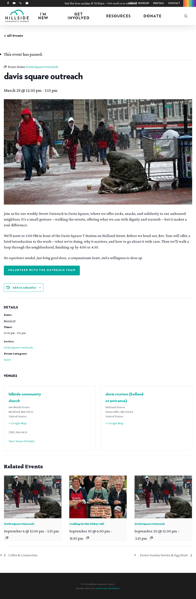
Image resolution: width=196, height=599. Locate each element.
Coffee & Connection (22, 555)
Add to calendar (24, 287)
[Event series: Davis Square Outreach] (7, 538)
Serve (7, 359)
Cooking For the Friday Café (86, 523)
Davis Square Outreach (18, 347)
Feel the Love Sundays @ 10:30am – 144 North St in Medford (101, 3)
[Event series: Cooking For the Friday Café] (87, 538)
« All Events (13, 35)
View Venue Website (22, 441)
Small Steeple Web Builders (107, 588)
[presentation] (32, 497)
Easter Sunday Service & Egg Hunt (164, 555)
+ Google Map (18, 423)
